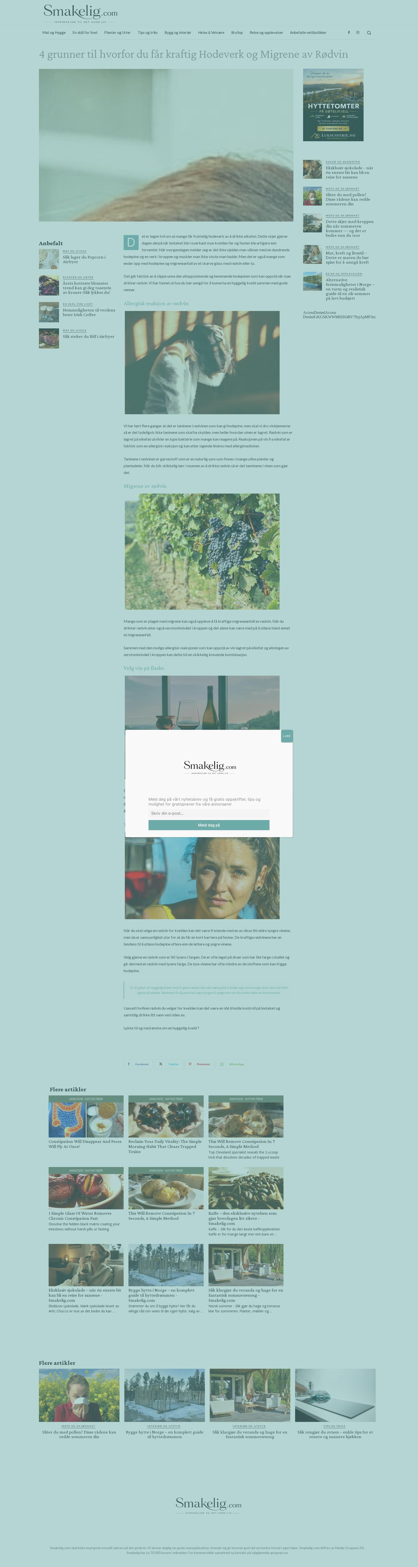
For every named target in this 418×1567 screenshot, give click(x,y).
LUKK (287, 736)
